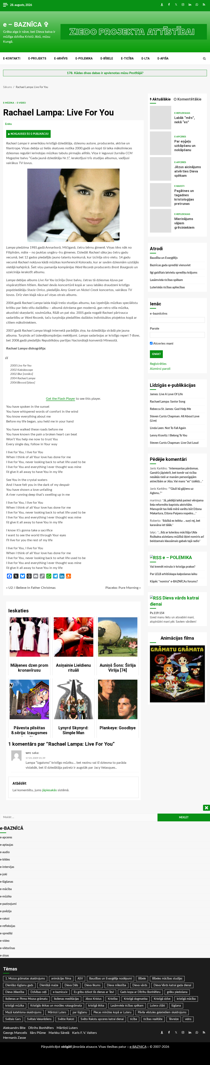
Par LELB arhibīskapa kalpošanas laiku (173, 574)
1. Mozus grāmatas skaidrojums (25, 978)
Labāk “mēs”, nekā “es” (160, 117)
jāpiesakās (49, 790)
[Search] (204, 59)
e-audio (5, 852)
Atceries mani (163, 343)
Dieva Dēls (71, 985)
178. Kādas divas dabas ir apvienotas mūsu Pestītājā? (105, 73)
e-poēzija (5, 911)
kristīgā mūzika (14, 1005)
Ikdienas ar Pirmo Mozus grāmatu (26, 999)
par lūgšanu (80, 1012)
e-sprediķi (6, 933)
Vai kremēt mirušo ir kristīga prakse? (172, 566)
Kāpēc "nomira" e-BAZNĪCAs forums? (174, 581)
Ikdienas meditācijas (66, 999)
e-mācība (6, 889)
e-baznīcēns (158, 313)
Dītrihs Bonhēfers (41, 1028)
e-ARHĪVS (60, 58)
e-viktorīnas (7, 948)
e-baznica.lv (60, 992)
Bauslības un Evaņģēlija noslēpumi (110, 978)
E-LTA (146, 58)
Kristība (113, 999)
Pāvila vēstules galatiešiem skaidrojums (162, 1012)
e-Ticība (127, 58)
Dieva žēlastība (14, 992)
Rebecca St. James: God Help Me (170, 409)
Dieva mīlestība (116, 985)
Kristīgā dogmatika (135, 999)
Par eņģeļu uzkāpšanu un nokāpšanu (160, 143)
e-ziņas (4, 955)
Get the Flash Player (60, 398)
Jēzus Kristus (93, 999)
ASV (80, 978)
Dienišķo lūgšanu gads (19, 985)
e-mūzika (9, 103)
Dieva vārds (139, 985)
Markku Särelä (59, 1032)
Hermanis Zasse (14, 1037)
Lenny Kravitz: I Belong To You (168, 435)
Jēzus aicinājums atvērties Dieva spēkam (160, 169)
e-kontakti (11, 58)
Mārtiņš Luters (57, 1012)
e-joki (3, 874)
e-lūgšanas (6, 881)
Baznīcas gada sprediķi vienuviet (170, 265)
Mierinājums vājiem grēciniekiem (160, 221)
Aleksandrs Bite (14, 1028)
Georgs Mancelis (15, 1032)
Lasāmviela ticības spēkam (166, 280)
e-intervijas (7, 867)
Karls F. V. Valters (84, 1032)
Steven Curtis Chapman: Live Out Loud (174, 443)
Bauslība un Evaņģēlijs (164, 258)
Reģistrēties (158, 363)
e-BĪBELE (106, 58)
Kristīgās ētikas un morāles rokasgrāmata (56, 1005)
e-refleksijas (182, 113)
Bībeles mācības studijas (167, 978)
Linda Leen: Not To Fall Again (168, 428)
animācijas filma (61, 978)
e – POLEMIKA (177, 557)
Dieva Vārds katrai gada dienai (172, 985)
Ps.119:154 (157, 613)
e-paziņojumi (8, 904)
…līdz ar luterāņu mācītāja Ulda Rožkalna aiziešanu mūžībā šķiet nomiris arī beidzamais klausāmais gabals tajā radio (177, 537)
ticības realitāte (152, 1019)
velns (188, 1019)
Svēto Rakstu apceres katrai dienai (102, 1019)
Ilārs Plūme (38, 1032)
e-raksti (179, 186)
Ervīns (8, 124)
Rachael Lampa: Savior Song (167, 401)
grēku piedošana (177, 992)
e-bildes (5, 859)
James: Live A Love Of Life (166, 394)
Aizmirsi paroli (160, 368)
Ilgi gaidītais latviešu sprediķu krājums (173, 272)
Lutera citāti (157, 1005)
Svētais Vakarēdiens (39, 1019)
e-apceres (180, 137)
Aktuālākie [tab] (161, 99)
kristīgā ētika (96, 1005)
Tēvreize (174, 1019)
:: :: (138, 1046)
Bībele (142, 978)
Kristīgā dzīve (162, 999)
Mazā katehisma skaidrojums (23, 1012)
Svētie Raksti (66, 1019)
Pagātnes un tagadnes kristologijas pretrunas (160, 195)
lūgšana (176, 1005)
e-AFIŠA (163, 58)
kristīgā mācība (186, 999)
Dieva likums (92, 985)
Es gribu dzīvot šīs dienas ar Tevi (94, 992)
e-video (21, 103)
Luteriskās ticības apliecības (167, 287)
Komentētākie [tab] (189, 99)
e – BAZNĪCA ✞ (26, 24)
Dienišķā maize (49, 985)
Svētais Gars (13, 1019)
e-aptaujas (6, 845)
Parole (154, 328)
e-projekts (37, 58)
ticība (133, 1019)
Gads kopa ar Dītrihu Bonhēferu (140, 992)
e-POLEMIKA (83, 58)
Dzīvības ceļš (39, 992)
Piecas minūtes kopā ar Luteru (112, 1012)
